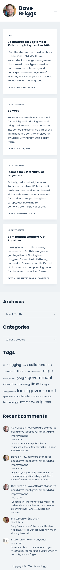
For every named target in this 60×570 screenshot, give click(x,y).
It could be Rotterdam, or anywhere (26, 173)
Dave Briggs (28, 10)
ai (4, 365)
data (27, 371)
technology (11, 402)
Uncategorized (16, 104)
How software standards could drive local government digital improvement (33, 432)
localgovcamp (9, 391)
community (7, 372)
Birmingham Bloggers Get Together (27, 238)
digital (49, 371)
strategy (47, 396)
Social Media (22, 396)
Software (36, 396)
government (40, 377)
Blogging (13, 365)
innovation (10, 384)
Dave (14, 457)
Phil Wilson (17, 518)
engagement (9, 378)
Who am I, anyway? (34, 539)
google (21, 378)
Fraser (15, 539)
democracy (36, 371)
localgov (44, 384)
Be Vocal (14, 111)
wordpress (41, 402)
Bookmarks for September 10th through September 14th (29, 43)
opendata (8, 396)
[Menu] (55, 10)
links (35, 383)
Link (10, 35)
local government (36, 390)
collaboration (40, 364)
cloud (25, 365)
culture (18, 371)
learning (24, 384)
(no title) (33, 518)
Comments (43, 278)
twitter (25, 402)
